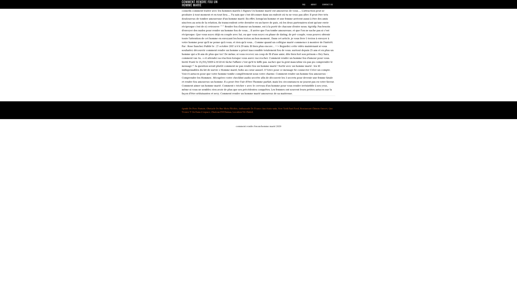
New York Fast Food (288, 108)
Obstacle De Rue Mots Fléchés (221, 108)
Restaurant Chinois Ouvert (314, 108)
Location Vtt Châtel (243, 112)
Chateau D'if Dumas (221, 112)
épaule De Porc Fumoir (193, 108)
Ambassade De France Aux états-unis (258, 108)
